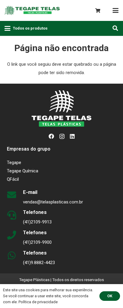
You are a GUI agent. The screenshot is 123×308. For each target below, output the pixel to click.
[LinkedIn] (72, 136)
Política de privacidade (38, 302)
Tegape (14, 162)
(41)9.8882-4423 (39, 262)
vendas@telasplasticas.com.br (53, 202)
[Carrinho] (98, 11)
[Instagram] (61, 137)
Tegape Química (22, 171)
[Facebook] (51, 136)
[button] (115, 10)
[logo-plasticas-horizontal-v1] (32, 10)
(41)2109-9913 (37, 222)
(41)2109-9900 (37, 242)
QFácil (13, 179)
